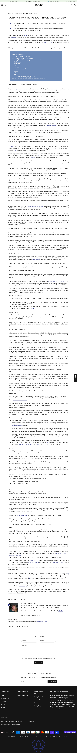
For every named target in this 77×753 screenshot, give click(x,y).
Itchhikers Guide (42, 621)
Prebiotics (64, 704)
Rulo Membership (15, 724)
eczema (25, 35)
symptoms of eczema (22, 89)
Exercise (16, 67)
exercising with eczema (20, 400)
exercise (31, 577)
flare (38, 155)
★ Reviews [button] (75, 378)
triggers (33, 157)
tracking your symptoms (26, 444)
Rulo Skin (60, 611)
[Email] (27, 626)
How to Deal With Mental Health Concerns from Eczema (28, 78)
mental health (48, 42)
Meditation (17, 63)
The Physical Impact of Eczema (21, 56)
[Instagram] (13, 732)
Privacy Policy (21, 721)
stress (14, 150)
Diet (15, 74)
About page (55, 704)
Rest (15, 72)
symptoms (14, 37)
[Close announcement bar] (75, 1)
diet (47, 442)
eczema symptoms (33, 562)
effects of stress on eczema (35, 206)
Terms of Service (5, 721)
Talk (15, 65)
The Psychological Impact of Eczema (22, 58)
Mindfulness (17, 62)
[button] (2, 5)
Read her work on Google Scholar (30, 615)
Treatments (11, 146)
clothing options (51, 125)
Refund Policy (14, 721)
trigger (32, 308)
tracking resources (17, 425)
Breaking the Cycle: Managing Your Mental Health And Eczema (30, 60)
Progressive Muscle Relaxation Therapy (25, 76)
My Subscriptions (5, 724)
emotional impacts (58, 562)
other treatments (22, 515)
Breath (16, 71)
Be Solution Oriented (20, 69)
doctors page (23, 586)
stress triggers (36, 259)
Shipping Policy (30, 721)
